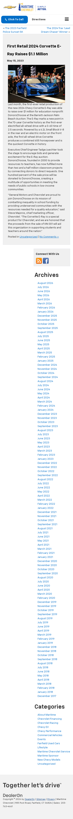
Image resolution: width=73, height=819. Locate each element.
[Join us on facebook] (46, 261)
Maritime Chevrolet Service (54, 751)
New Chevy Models (49, 760)
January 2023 (46, 459)
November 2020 (47, 565)
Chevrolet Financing (50, 719)
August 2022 (45, 479)
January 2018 (45, 692)
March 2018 (44, 684)
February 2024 (46, 406)
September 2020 (48, 573)
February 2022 (46, 504)
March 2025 (45, 352)
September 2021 (47, 524)
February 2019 (46, 639)
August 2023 (45, 430)
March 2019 (44, 635)
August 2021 (45, 528)
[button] (14, 19)
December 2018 (47, 647)
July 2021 (43, 532)
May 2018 (43, 676)
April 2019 (43, 631)
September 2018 (47, 659)
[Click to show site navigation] (67, 20)
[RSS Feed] (39, 261)
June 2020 (44, 586)
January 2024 (46, 410)
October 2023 (46, 422)
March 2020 (45, 594)
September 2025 (48, 328)
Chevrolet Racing (48, 723)
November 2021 (47, 516)
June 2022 (44, 487)
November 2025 (47, 320)
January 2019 (45, 643)
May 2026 (43, 295)
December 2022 (47, 463)
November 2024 (47, 369)
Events (42, 739)
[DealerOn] (13, 795)
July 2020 (43, 581)
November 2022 (47, 467)
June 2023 (44, 438)
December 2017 (47, 696)
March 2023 (45, 451)
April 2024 (44, 397)
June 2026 (44, 291)
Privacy (51, 799)
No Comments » (49, 237)
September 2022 (48, 475)
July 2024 (43, 385)
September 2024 (48, 377)
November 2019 (47, 606)
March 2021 (44, 549)
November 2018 (47, 651)
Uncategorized (29, 237)
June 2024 (44, 389)
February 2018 (46, 688)
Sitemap (41, 799)
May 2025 (43, 344)
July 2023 (43, 434)
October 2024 (46, 373)
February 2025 (46, 357)
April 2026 (44, 299)
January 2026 (46, 312)
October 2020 (46, 569)
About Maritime (47, 715)
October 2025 (46, 324)
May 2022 (43, 492)
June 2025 (44, 340)
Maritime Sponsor (48, 756)
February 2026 (46, 307)
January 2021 (45, 557)
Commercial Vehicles (50, 735)
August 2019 (45, 618)
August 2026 (45, 283)
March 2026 (45, 303)
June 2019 (43, 626)
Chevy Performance (49, 731)
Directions (39, 19)
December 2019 (47, 602)
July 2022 (43, 483)
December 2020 (47, 561)
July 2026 (43, 287)
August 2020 (45, 577)
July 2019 (43, 622)
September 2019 (47, 614)
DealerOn (30, 799)
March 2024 (45, 402)
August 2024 (45, 381)
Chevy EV (43, 727)
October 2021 (46, 520)
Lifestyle (43, 747)
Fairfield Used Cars (49, 743)
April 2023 (44, 447)
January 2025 (46, 361)
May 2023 (43, 442)
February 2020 (46, 598)
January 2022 (46, 508)
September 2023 (48, 426)
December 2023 (47, 414)
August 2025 (45, 332)
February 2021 (46, 553)
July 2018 (43, 667)
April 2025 (44, 348)
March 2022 (45, 500)
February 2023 (46, 455)
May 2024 (43, 393)
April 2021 (43, 545)
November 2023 (47, 418)
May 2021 (43, 541)
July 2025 (43, 336)
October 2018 (46, 655)
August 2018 (45, 663)
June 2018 (43, 671)
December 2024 (47, 365)
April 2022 (44, 496)
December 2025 (47, 316)
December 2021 (47, 512)
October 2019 (46, 610)
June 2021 (43, 536)
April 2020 (44, 590)
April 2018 (43, 680)
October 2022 (46, 471)
